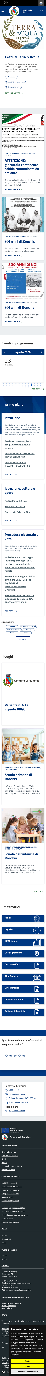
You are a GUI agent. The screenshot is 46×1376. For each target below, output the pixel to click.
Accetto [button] (27, 1361)
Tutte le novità (13, 93)
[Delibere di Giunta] (37, 1000)
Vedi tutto (37, 389)
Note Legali (7, 1362)
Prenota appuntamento (19, 1102)
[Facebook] (3, 1347)
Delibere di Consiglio (15, 1011)
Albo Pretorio (11, 976)
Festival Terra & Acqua (22, 57)
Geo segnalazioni (13, 952)
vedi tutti (23, 639)
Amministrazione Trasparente (15, 1297)
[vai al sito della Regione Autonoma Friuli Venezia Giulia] (6, 2)
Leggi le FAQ (14, 1089)
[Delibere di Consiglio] (37, 1012)
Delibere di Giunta (14, 999)
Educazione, (26, 847)
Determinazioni (12, 987)
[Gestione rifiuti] (37, 965)
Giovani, (34, 847)
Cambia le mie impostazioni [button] (27, 1371)
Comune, (8, 236)
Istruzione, (9, 768)
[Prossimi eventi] (41, 352)
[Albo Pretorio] (37, 976)
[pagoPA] (37, 930)
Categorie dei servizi (11, 1176)
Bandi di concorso (9, 1305)
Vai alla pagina (12, 189)
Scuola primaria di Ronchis (18, 776)
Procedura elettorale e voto (21, 536)
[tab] (3, 383)
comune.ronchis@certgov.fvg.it (18, 1289)
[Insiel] (6, 1372)
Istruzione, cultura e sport (20, 490)
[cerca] (41, 11)
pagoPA (9, 929)
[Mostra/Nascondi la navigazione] (2, 10)
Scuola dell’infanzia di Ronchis (21, 856)
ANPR (8, 917)
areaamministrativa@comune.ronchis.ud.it (19, 1283)
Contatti (5, 1265)
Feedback (5, 1330)
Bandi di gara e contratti (11, 1303)
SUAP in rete (11, 941)
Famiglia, (8, 153)
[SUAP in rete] (37, 942)
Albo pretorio (7, 1307)
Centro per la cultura (13, 849)
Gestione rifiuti (12, 964)
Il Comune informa (27, 153)
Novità (4, 1228)
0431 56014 (22, 1098)
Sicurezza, (16, 153)
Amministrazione (9, 1145)
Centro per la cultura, (23, 768)
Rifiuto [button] (27, 1366)
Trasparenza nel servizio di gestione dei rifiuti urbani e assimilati (23, 1322)
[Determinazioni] (37, 988)
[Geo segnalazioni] (37, 953)
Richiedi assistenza (17, 1093)
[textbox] (19, 1056)
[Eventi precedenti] (5, 352)
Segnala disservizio (17, 1110)
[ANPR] (37, 918)
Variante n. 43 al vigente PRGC (17, 707)
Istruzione (12, 417)
